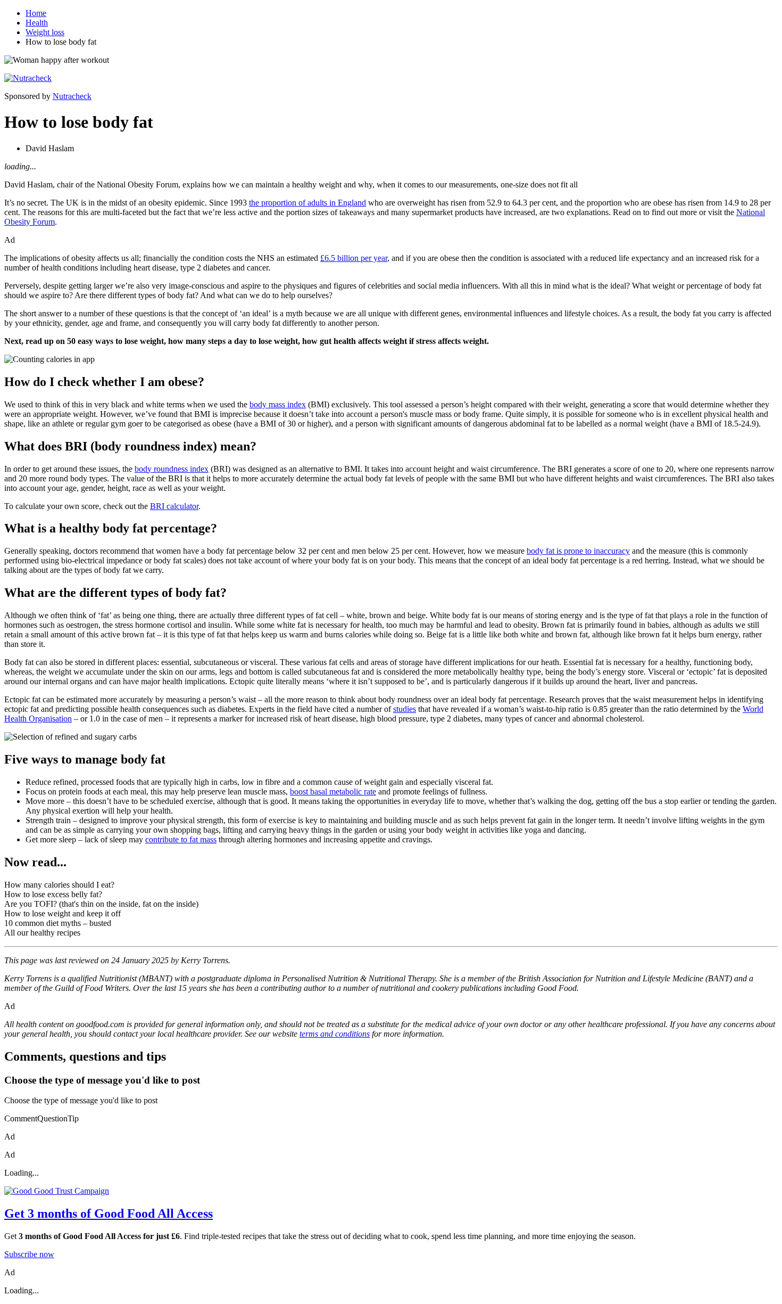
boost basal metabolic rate (333, 791)
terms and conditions (335, 1033)
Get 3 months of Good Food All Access (108, 1213)
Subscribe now (29, 1254)
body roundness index (172, 468)
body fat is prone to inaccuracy (578, 550)
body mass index (277, 404)
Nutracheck (72, 96)
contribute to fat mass (181, 839)
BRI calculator (174, 506)
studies (404, 708)
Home (36, 13)
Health (37, 22)
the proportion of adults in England (307, 202)
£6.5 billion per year (353, 258)
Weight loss (45, 32)
